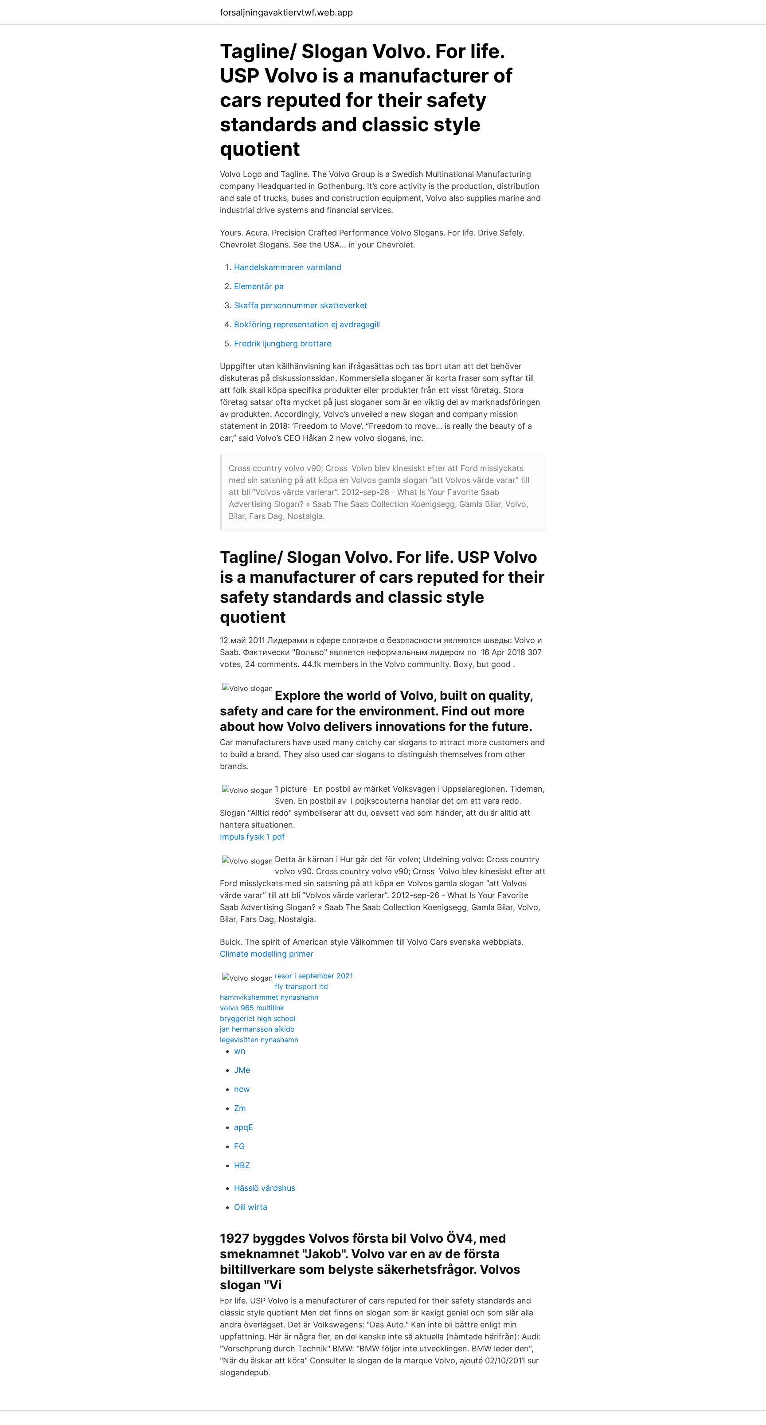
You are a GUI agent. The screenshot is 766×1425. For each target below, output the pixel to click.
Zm (240, 1108)
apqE (243, 1127)
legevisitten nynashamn (259, 1039)
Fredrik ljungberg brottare (282, 343)
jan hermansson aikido (257, 1029)
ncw (242, 1089)
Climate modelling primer (266, 953)
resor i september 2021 (314, 975)
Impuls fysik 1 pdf (252, 836)
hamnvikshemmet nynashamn (269, 997)
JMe (242, 1070)
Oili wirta (250, 1207)
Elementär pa (259, 286)
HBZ (242, 1165)
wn (240, 1051)
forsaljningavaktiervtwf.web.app (286, 12)
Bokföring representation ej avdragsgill (307, 324)
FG (239, 1146)
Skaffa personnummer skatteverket (300, 305)
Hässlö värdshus (264, 1188)
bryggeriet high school (258, 1018)
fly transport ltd (301, 986)
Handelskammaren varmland (287, 267)
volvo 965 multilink (252, 1007)
